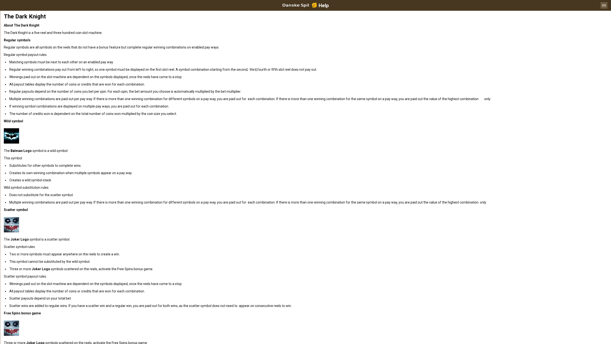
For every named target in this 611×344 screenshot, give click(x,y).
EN (604, 5)
